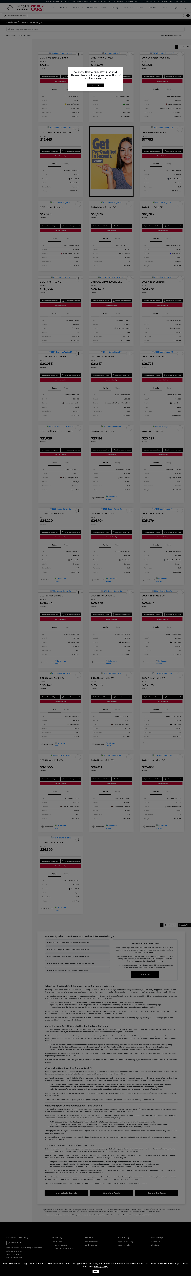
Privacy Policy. (101, 1266)
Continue (95, 85)
